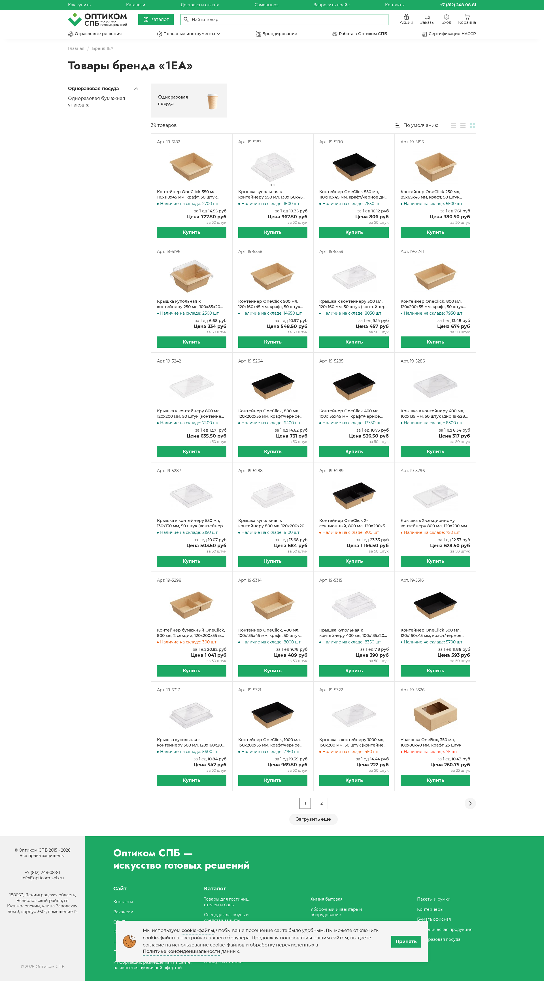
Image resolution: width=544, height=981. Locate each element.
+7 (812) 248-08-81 (42, 872)
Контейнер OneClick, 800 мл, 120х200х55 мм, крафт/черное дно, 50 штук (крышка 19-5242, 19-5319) (272, 413)
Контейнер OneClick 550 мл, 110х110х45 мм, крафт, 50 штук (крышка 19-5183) (187, 194)
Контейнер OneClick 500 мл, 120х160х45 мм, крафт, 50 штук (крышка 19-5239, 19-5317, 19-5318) (271, 304)
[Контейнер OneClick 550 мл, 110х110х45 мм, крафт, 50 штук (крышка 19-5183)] (191, 167)
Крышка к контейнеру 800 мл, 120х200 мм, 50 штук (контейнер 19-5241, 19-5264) (190, 413)
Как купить (79, 4)
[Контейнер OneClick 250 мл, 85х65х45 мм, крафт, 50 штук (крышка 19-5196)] (435, 167)
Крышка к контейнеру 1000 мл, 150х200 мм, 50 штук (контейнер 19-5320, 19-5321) (352, 742)
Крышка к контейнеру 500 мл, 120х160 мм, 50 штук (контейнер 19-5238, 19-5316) (352, 304)
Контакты (395, 4)
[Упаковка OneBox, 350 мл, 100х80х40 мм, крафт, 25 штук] (435, 715)
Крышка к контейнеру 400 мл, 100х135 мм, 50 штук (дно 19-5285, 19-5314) (434, 413)
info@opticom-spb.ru (43, 877)
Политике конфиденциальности (181, 951)
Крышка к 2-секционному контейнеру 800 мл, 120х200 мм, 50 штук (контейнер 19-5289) (434, 523)
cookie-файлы (198, 930)
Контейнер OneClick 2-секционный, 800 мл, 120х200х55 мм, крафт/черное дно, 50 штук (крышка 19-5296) (353, 523)
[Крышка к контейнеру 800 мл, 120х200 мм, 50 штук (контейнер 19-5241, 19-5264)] (191, 386)
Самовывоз (266, 4)
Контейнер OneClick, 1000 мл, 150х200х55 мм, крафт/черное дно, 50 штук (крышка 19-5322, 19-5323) (272, 742)
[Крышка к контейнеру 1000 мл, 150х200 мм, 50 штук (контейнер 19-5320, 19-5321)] (354, 715)
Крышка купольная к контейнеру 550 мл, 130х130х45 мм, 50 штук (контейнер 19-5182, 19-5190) (271, 194)
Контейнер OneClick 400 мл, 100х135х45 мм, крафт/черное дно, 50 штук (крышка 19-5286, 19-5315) (353, 413)
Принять (406, 941)
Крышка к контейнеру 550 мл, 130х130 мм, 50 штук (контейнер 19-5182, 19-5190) (190, 523)
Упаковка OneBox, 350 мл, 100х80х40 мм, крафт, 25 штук (431, 742)
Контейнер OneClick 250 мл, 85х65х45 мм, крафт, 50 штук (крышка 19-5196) (430, 194)
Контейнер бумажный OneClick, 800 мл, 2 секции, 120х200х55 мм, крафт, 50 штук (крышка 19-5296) (191, 633)
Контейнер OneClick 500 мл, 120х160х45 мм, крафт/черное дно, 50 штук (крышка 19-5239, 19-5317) (435, 633)
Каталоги (135, 4)
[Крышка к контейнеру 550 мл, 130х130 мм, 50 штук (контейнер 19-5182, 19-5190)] (191, 496)
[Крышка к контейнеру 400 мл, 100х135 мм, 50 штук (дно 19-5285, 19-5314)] (435, 386)
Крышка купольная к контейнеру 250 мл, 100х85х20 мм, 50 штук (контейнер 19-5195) (190, 304)
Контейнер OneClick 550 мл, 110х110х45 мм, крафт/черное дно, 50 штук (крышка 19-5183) (353, 194)
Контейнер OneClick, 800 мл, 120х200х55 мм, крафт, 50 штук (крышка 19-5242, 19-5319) (432, 304)
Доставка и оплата (200, 4)
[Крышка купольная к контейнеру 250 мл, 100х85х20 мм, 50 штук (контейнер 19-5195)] (191, 277)
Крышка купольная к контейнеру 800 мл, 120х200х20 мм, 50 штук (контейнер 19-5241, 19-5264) (271, 523)
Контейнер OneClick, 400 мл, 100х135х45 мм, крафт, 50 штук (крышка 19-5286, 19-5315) (269, 633)
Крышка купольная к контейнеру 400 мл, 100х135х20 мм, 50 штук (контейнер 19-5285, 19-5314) (352, 633)
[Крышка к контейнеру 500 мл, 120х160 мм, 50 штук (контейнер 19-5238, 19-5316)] (354, 277)
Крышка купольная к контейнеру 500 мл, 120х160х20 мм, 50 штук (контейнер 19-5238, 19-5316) (190, 742)
